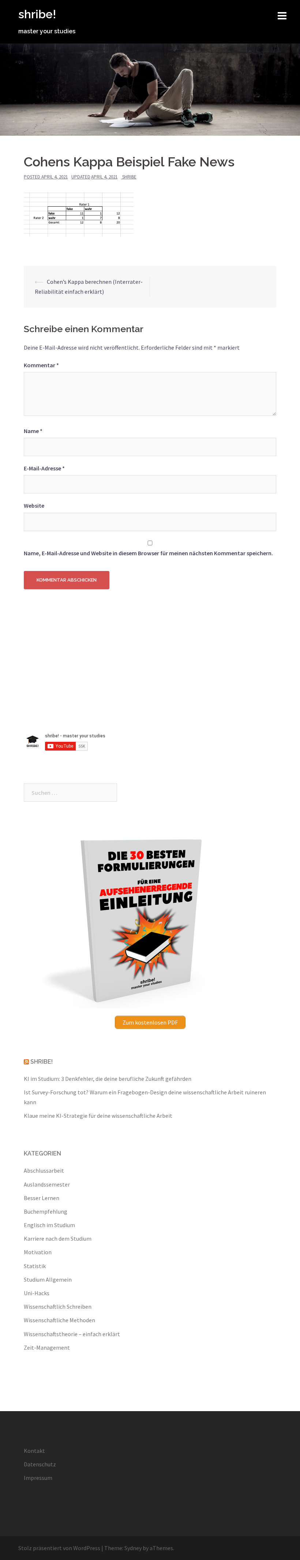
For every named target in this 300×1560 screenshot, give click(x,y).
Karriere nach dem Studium (57, 1238)
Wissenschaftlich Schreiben (57, 1306)
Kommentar (41, 365)
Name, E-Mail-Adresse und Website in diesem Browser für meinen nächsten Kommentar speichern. (148, 553)
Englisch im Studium (49, 1225)
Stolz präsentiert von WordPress (59, 1548)
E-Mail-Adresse (44, 468)
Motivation (38, 1252)
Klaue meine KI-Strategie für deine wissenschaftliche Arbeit (98, 1115)
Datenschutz (40, 1464)
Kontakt (34, 1450)
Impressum (38, 1477)
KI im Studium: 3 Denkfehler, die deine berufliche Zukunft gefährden (107, 1078)
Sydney (133, 1548)
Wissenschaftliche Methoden (59, 1320)
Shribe (129, 177)
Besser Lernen (41, 1198)
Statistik (35, 1266)
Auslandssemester (47, 1184)
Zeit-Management (47, 1347)
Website (34, 505)
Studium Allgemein (48, 1279)
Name (33, 431)
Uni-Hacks (36, 1293)
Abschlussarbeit (44, 1170)
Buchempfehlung (45, 1211)
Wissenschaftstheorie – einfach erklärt (72, 1334)
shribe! (37, 14)
